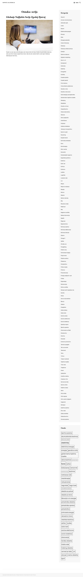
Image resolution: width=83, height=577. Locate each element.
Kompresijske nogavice (66, 155)
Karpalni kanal (64, 137)
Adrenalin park (64, 23)
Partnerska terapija (65, 252)
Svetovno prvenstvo (66, 341)
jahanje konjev (75, 460)
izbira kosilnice (66, 460)
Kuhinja (63, 166)
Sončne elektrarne (65, 318)
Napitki (62, 218)
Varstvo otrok (64, 384)
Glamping (63, 100)
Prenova (63, 270)
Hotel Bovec (64, 120)
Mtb (62, 209)
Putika (62, 278)
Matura (62, 192)
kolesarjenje (65, 468)
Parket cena (64, 249)
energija (64, 450)
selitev (63, 523)
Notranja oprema (65, 226)
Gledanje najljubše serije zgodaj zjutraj (25, 17)
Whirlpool (63, 405)
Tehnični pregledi (65, 344)
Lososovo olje (64, 178)
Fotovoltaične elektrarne (67, 86)
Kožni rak (63, 163)
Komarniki (63, 152)
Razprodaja (63, 281)
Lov (62, 180)
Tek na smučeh (64, 347)
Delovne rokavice (65, 54)
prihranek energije (67, 512)
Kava (62, 143)
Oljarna (62, 235)
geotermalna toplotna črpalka (68, 455)
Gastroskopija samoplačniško (68, 94)
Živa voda (63, 410)
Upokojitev (63, 373)
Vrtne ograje (64, 396)
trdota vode (65, 544)
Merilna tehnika (64, 198)
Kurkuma (63, 169)
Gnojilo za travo (64, 106)
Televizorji (63, 350)
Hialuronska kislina (65, 112)
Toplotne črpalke (65, 361)
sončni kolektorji (66, 534)
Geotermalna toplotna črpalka (68, 97)
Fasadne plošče (64, 77)
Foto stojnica (64, 83)
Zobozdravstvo (64, 416)
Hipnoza (63, 114)
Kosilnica (63, 160)
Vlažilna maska (64, 387)
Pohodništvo (64, 264)
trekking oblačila (67, 548)
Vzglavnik (63, 402)
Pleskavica (63, 261)
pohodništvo (65, 509)
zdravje (63, 555)
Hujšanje (63, 123)
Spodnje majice (64, 324)
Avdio (62, 25)
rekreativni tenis (66, 516)
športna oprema (66, 433)
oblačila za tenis (66, 495)
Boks (62, 37)
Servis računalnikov (65, 298)
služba (69, 523)
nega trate (72, 485)
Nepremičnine (64, 224)
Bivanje (63, 34)
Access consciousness (66, 20)
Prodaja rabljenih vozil (66, 275)
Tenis (62, 353)
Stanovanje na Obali (66, 330)
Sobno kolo (63, 313)
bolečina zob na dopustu (65, 439)
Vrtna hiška (63, 393)
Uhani (62, 370)
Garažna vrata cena (65, 91)
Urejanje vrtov (64, 379)
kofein (69, 464)
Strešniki (63, 338)
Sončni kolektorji (65, 321)
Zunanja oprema (65, 419)
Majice (62, 183)
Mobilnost (63, 206)
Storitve (63, 336)
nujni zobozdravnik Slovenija (66, 488)
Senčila (62, 293)
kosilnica (72, 471)
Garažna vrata (64, 89)
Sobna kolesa (64, 310)
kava (63, 464)
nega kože (64, 485)
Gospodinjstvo (64, 109)
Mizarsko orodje (64, 203)
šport (63, 558)
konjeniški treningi (64, 471)
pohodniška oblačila (68, 502)
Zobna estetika (64, 413)
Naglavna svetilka (65, 212)
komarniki (74, 468)
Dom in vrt (63, 60)
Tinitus (62, 356)
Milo (62, 201)
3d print (63, 17)
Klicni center (64, 149)
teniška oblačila (66, 541)
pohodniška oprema (68, 505)
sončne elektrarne (67, 530)
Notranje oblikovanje (66, 229)
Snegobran (63, 307)
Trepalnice (63, 367)
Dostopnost (63, 63)
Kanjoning (63, 135)
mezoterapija (65, 478)
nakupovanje (65, 482)
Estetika (63, 74)
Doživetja (63, 66)
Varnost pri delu (64, 382)
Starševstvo (64, 333)
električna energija (67, 447)
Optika (62, 241)
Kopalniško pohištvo (65, 158)
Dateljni (63, 51)
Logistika (63, 175)
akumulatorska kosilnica (69, 436)
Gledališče (63, 103)
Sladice (62, 304)
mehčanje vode (66, 475)
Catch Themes (33, 574)
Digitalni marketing (65, 57)
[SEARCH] (79, 2)
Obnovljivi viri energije (68, 498)
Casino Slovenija (65, 43)
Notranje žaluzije (65, 232)
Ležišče (62, 172)
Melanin (63, 195)
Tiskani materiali (65, 359)
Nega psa (63, 221)
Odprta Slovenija (9, 2)
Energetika (63, 71)
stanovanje (65, 537)
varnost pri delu (66, 551)
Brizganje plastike (65, 40)
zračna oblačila (73, 555)
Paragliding (63, 247)
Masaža (62, 189)
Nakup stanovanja (65, 215)
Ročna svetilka (64, 287)
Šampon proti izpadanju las (67, 290)
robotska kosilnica (67, 519)
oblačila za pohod (67, 491)
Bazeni (62, 28)
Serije (62, 295)
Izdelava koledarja (65, 126)
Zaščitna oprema (65, 407)
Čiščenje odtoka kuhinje (67, 48)
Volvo (62, 390)
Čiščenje (63, 45)
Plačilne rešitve (64, 258)
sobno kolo (64, 527)
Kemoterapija (64, 146)
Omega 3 (63, 238)
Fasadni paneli (64, 80)
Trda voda (63, 364)
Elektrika (63, 68)
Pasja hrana (64, 255)
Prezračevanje (64, 272)
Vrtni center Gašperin (66, 399)
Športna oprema (65, 327)
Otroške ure (63, 244)
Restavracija (64, 284)
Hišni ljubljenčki (64, 117)
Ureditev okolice (65, 376)
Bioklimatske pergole (66, 31)
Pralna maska (64, 267)
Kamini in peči (64, 132)
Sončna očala (64, 316)
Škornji (62, 301)
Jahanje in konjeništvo (66, 129)
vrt (74, 551)
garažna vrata (73, 450)
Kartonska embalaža (66, 140)
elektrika (65, 443)
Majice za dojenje (65, 186)
